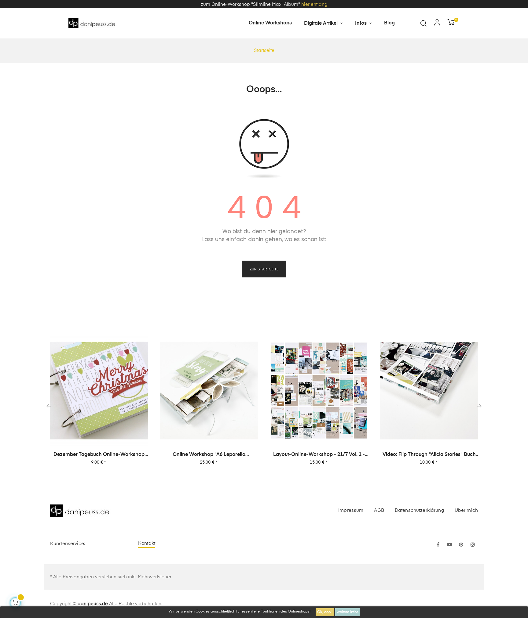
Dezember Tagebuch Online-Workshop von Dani (99, 455)
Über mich (466, 510)
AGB (379, 510)
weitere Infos (347, 612)
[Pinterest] (461, 545)
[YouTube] (449, 545)
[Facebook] (437, 545)
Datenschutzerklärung (419, 510)
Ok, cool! (324, 612)
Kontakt (146, 543)
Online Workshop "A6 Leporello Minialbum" (209, 455)
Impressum (350, 510)
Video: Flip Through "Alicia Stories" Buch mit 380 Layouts (429, 455)
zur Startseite (264, 269)
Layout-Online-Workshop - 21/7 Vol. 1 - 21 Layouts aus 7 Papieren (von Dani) (319, 455)
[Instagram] (472, 545)
